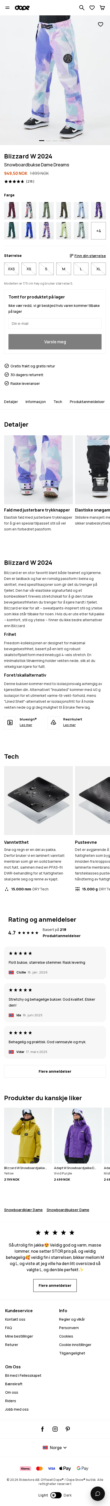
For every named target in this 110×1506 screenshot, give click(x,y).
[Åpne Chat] (98, 1494)
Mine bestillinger (19, 1336)
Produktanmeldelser (87, 401)
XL (98, 268)
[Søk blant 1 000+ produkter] (82, 8)
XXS (11, 268)
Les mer (26, 724)
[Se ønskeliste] (92, 8)
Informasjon (36, 401)
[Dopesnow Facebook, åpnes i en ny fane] (42, 1429)
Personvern (69, 1327)
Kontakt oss (15, 1319)
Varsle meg (55, 342)
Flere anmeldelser (55, 1071)
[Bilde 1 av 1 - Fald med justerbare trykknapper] (38, 469)
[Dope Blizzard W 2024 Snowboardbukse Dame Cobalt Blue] (28, 230)
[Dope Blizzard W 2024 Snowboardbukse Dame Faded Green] (81, 230)
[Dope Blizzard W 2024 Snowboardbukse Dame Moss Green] (46, 210)
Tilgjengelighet (72, 1353)
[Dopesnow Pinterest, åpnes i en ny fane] (67, 1429)
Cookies (66, 1336)
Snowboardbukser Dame (68, 1209)
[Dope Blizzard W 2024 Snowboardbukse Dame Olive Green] (63, 210)
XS (29, 268)
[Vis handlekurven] (102, 8)
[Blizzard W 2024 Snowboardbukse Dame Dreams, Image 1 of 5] (55, 80)
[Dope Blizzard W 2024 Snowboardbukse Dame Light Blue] (81, 210)
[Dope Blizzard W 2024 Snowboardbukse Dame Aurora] (28, 210)
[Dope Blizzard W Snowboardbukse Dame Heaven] (46, 230)
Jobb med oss (17, 1409)
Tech (57, 401)
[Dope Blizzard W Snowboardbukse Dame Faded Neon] (63, 230)
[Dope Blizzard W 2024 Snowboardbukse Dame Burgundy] (11, 210)
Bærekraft (14, 1383)
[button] (55, 1495)
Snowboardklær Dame (23, 1209)
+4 (98, 231)
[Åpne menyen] (7, 7)
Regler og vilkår (72, 1319)
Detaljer (11, 401)
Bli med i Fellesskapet (23, 1375)
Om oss (11, 1392)
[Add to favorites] (100, 24)
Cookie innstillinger (75, 1344)
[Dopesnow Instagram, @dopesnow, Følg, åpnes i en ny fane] (55, 1429)
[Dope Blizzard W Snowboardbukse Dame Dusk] (98, 210)
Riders (10, 1400)
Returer (11, 1344)
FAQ (8, 1327)
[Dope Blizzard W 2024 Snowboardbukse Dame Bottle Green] (11, 230)
